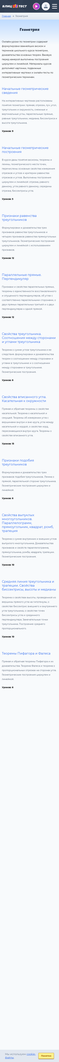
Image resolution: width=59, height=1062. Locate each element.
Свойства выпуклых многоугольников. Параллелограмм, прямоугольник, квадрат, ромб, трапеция (27, 523)
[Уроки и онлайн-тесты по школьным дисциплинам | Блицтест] (14, 6)
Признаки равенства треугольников (19, 218)
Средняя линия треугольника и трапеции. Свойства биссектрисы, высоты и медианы (29, 585)
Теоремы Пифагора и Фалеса (26, 653)
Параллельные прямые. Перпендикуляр (21, 277)
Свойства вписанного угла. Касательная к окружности (24, 399)
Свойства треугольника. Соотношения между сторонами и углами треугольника (29, 338)
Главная (6, 16)
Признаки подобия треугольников (18, 462)
